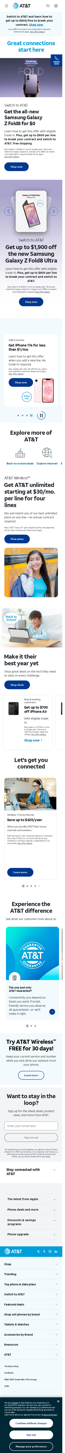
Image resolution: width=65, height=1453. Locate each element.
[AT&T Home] (21, 5)
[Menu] (6, 5)
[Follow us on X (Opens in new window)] (38, 1251)
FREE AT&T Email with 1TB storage (20, 1379)
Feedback (9, 1373)
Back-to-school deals (20, 463)
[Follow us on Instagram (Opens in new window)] (50, 1251)
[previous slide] (8, 211)
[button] (41, 415)
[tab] (18, 415)
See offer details (37, 31)
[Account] (56, 6)
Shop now (16, 166)
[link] (49, 1012)
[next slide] (53, 211)
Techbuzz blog (11, 1366)
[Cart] (48, 6)
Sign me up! (31, 1137)
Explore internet (47, 463)
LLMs (6, 1386)
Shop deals (17, 684)
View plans (17, 539)
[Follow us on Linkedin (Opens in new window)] (56, 1251)
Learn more (20, 871)
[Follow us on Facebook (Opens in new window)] (44, 1251)
